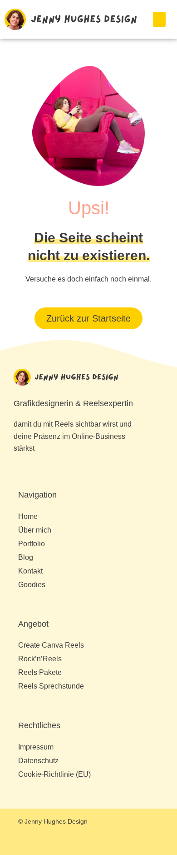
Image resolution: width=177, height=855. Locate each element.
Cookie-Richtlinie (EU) (54, 774)
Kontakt (30, 571)
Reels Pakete (40, 672)
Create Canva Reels (51, 645)
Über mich (34, 530)
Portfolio (31, 544)
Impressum (36, 747)
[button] (159, 19)
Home (28, 516)
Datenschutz (38, 760)
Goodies (31, 584)
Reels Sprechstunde (51, 686)
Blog (25, 557)
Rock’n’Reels (40, 659)
